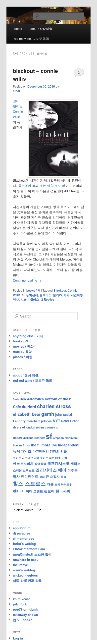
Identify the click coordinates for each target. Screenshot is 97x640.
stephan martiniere (65, 438)
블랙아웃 (45, 295)
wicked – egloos (25, 575)
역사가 (17, 299)
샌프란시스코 (58, 463)
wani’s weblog (24, 570)
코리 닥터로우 (63, 484)
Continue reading (27, 280)
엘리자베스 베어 (51, 470)
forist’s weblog (24, 543)
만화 (64, 458)
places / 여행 (22, 356)
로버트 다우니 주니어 (26, 458)
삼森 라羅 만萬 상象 (27, 580)
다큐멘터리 (41, 451)
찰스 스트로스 (29, 483)
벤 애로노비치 (23, 463)
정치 (42, 477)
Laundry (19, 421)
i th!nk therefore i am (29, 548)
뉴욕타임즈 (22, 451)
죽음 (63, 477)
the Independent (65, 444)
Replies (47, 299)
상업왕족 (40, 463)
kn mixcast (21, 598)
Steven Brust (21, 445)
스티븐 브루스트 (24, 470)
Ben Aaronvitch (32, 399)
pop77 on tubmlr (26, 609)
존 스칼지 (53, 476)
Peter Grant (70, 421)
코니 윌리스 (31, 299)
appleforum (22, 528)
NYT (56, 421)
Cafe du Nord (24, 406)
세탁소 (75, 463)
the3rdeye (20, 564)
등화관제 (32, 295)
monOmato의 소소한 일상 (32, 554)
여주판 (72, 470)
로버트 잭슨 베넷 (50, 458)
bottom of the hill (59, 399)
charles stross (54, 406)
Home (18, 28)
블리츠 (57, 295)
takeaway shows (25, 614)
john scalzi (63, 414)
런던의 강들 (58, 451)
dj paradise (21, 533)
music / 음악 (22, 351)
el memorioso (23, 538)
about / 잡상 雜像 (41, 28)
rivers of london (24, 427)
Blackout (59, 290)
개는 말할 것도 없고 (54, 185)
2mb (16, 399)
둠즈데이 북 (26, 185)
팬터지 (19, 491)
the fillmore (40, 444)
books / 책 (33, 290)
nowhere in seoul (26, 559)
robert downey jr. (47, 427)
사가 (66, 295)
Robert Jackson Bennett (29, 438)
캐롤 (50, 484)
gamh (47, 414)
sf (23, 295)
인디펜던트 (29, 476)
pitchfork (20, 604)
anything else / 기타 (28, 335)
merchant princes (39, 421)
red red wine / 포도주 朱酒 (31, 38)
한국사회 (62, 491)
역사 (16, 476)
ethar (16, 91)
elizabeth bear (26, 414)
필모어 (49, 490)
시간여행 (77, 295)
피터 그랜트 (34, 491)
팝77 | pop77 (22, 619)
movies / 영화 (23, 346)
